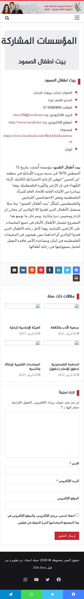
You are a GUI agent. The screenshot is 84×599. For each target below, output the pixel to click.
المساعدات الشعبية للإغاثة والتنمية (22, 367)
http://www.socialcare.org (28, 123)
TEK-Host (39, 567)
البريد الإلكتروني (67, 481)
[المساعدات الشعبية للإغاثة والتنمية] (22, 350)
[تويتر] (67, 270)
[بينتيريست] (40, 270)
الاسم (74, 463)
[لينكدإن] (58, 270)
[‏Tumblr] (49, 270)
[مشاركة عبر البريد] (14, 270)
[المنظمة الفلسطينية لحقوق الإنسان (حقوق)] (61, 350)
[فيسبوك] (76, 270)
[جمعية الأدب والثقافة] (61, 313)
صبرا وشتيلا (51, 216)
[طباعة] (76, 277)
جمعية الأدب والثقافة (65, 328)
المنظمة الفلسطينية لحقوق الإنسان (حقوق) (64, 367)
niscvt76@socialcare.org (31, 115)
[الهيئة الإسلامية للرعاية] (22, 313)
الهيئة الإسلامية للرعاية (25, 328)
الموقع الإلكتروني (68, 498)
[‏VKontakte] (23, 270)
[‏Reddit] (31, 270)
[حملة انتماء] (42, 7)
